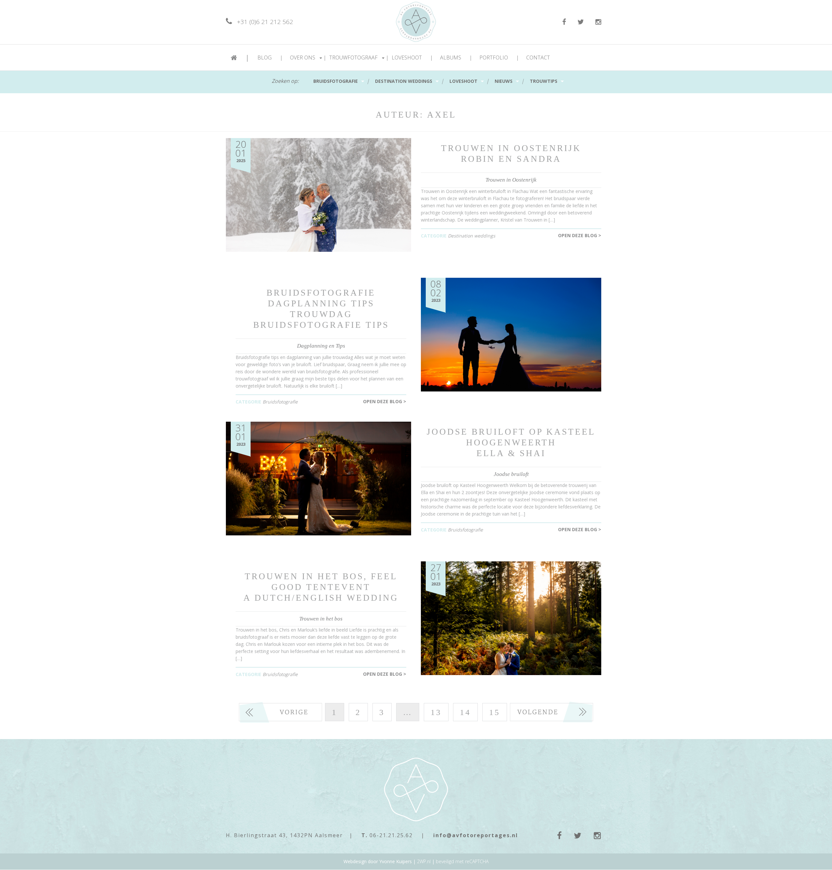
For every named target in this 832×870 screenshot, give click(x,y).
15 (494, 712)
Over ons (308, 57)
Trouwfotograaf (359, 57)
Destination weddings (403, 81)
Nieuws (504, 81)
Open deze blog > (579, 235)
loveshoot (463, 81)
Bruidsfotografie (335, 81)
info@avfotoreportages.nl (475, 835)
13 (436, 712)
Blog (270, 57)
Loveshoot (412, 57)
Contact (538, 57)
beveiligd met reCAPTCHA (462, 861)
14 (465, 712)
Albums (456, 57)
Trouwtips (543, 81)
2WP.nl (424, 861)
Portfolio (499, 57)
